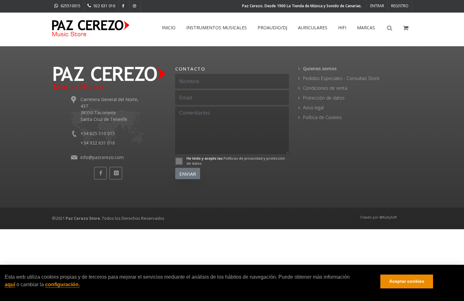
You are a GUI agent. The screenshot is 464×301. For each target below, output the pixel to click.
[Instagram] (135, 6)
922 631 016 (103, 6)
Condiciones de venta (325, 88)
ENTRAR (377, 6)
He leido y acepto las (236, 161)
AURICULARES (312, 28)
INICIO (168, 28)
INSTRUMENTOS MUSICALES (216, 28)
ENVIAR (187, 174)
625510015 (70, 6)
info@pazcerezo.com (102, 157)
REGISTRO (399, 6)
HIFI (342, 28)
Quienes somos (319, 68)
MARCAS (366, 28)
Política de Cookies (322, 117)
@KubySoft (388, 217)
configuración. (62, 284)
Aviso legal (313, 108)
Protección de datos (324, 98)
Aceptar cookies (406, 281)
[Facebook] (124, 6)
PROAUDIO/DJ (272, 28)
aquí (10, 284)
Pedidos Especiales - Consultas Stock (341, 78)
